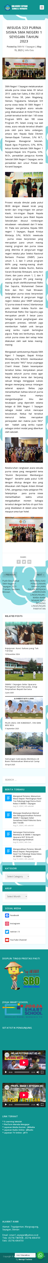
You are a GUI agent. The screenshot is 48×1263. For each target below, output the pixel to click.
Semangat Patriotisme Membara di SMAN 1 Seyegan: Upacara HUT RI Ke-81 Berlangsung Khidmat (27, 836)
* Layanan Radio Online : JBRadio (17, 1130)
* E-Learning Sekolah (12, 1121)
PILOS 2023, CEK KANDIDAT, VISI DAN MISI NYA (23, 724)
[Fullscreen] (42, 1072)
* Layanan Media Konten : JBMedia (18, 1127)
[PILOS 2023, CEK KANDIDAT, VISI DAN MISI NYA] (24, 707)
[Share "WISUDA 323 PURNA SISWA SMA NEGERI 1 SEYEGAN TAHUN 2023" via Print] (29, 561)
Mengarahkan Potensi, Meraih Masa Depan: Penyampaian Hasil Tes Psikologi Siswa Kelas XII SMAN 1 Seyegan (27, 853)
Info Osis (29, 50)
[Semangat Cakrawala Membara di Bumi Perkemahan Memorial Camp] (24, 743)
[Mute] (38, 1072)
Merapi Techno (25, 1259)
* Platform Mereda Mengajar (16, 1124)
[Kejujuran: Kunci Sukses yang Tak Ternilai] (24, 633)
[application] (24, 1062)
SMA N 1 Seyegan (26, 46)
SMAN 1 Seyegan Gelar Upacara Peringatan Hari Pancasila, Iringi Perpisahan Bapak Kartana (21, 686)
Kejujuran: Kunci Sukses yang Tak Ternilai (21, 649)
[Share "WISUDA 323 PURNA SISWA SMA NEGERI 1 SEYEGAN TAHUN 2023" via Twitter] (24, 561)
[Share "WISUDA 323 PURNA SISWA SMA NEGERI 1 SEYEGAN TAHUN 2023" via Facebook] (18, 561)
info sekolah (29, 806)
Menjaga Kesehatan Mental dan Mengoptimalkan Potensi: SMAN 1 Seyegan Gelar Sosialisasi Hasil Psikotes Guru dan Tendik (27, 818)
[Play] (6, 1072)
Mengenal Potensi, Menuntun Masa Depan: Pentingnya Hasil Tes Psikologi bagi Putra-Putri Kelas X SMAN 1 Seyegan (27, 800)
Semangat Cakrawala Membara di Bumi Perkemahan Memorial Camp (22, 760)
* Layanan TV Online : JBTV (15, 1132)
